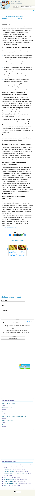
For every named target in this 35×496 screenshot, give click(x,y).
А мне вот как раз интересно (12, 466)
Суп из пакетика (8, 481)
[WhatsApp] (22, 235)
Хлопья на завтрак (9, 471)
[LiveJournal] (20, 235)
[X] (17, 235)
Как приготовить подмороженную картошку (13, 253)
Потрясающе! (7, 469)
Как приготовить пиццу (8, 403)
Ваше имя (4, 300)
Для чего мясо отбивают (10, 483)
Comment (4, 310)
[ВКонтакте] (10, 235)
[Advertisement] (17, 276)
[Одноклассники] (13, 235)
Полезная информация (9, 227)
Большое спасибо (9, 479)
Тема (2, 305)
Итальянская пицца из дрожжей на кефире (16, 473)
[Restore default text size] (16, 7)
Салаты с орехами (7, 424)
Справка (28, 321)
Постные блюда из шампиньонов (11, 412)
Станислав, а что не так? (11, 464)
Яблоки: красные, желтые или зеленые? (22, 253)
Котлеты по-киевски (7, 420)
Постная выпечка (7, 407)
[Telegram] (25, 235)
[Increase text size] (18, 7)
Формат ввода (7, 322)
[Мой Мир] (15, 235)
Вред (5, 485)
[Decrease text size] (14, 7)
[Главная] (5, 9)
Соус (5, 477)
